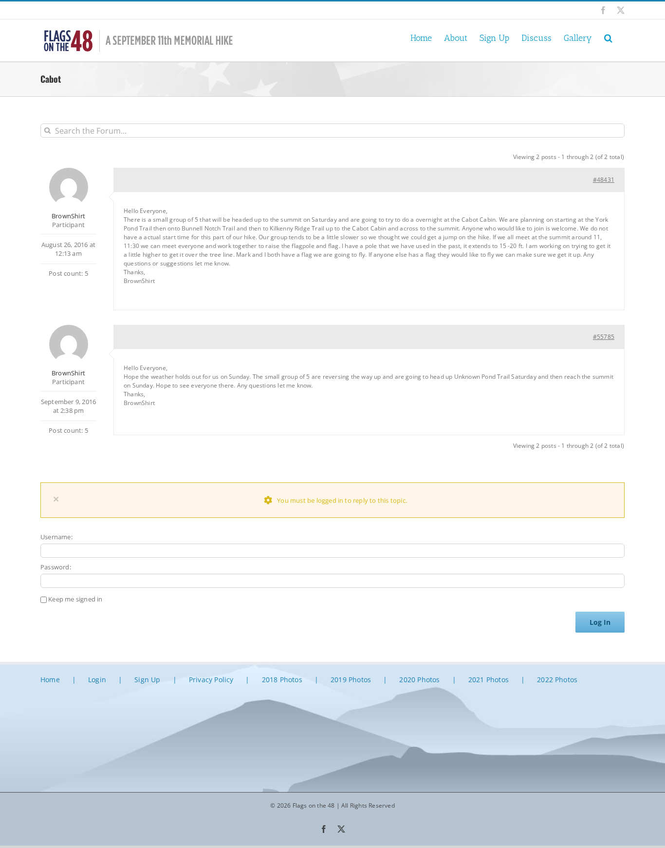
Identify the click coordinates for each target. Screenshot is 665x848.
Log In (600, 622)
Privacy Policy (211, 679)
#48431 (603, 180)
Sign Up (147, 679)
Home (50, 679)
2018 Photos (282, 679)
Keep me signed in (75, 599)
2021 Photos (488, 679)
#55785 (603, 337)
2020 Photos (419, 679)
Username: (56, 536)
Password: (55, 567)
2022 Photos (557, 679)
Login (97, 679)
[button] (608, 37)
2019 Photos (351, 679)
